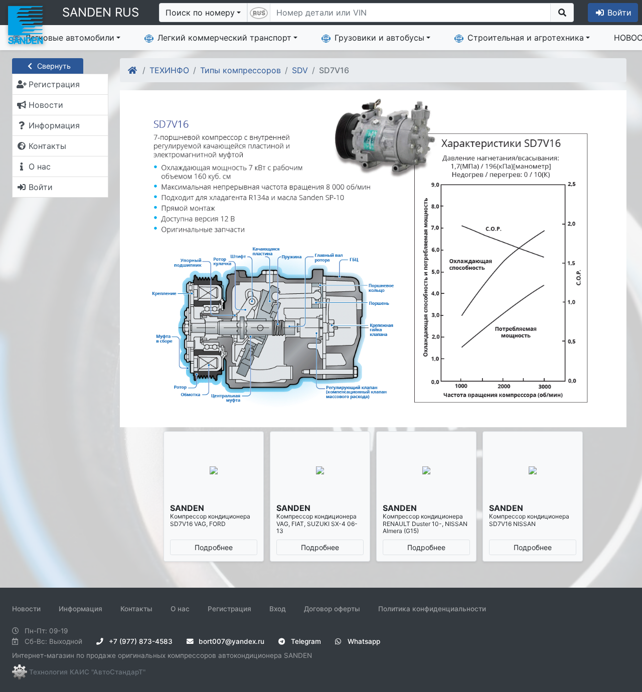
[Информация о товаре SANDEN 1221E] (320, 470)
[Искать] (562, 12)
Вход (277, 609)
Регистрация (229, 609)
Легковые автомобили (69, 38)
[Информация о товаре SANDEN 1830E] (426, 470)
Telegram (305, 641)
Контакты (136, 609)
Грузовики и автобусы (379, 38)
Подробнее (214, 547)
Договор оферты (332, 609)
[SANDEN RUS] (25, 24)
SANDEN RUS (100, 12)
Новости (26, 609)
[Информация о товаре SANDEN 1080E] (213, 470)
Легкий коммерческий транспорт (224, 38)
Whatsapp (363, 641)
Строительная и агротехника (525, 38)
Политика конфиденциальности (432, 609)
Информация (80, 609)
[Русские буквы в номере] (258, 12)
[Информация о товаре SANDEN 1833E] (532, 470)
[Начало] (133, 70)
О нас (180, 609)
